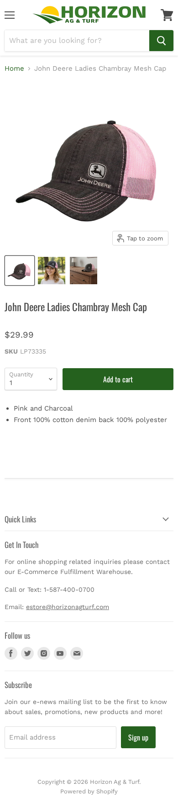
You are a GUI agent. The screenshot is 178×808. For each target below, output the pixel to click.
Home (14, 69)
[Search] (161, 40)
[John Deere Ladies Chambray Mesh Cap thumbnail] (19, 270)
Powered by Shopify (89, 791)
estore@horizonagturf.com (67, 606)
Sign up (138, 737)
